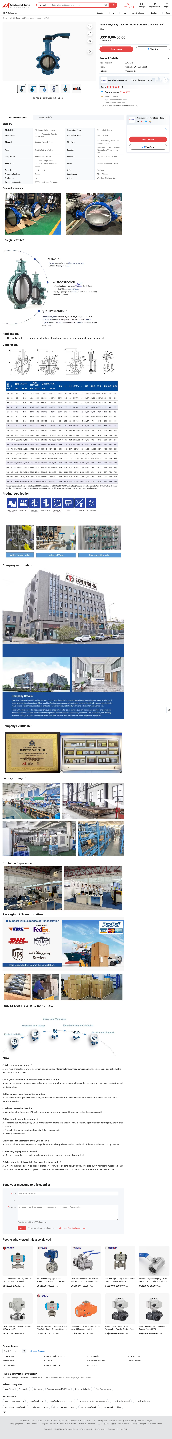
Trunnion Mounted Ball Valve (58, 1389)
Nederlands (91, 1424)
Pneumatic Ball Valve (52, 1365)
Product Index (129, 1421)
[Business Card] (166, 128)
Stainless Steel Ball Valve (95, 1361)
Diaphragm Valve (92, 1356)
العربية (99, 1424)
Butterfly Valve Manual (121, 1401)
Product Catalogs (38, 1351)
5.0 (138, 121)
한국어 (106, 1424)
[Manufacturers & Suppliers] (16, 5)
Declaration (112, 1429)
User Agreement (100, 1429)
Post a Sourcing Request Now (72, 1228)
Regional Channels (115, 1421)
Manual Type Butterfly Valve (15, 1407)
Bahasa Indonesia (156, 1424)
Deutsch (81, 1424)
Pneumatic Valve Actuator (54, 1356)
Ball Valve (46, 18)
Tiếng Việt (143, 1424)
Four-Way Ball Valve (103, 1389)
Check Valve (23, 1389)
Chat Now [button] (154, 49)
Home (5, 18)
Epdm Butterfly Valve (40, 1407)
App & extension (138, 13)
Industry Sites (102, 1421)
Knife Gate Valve (9, 1365)
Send (22, 1228)
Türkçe (135, 1424)
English (27, 1424)
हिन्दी (119, 1424)
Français (53, 1424)
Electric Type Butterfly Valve (64, 1407)
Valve (39, 18)
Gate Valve (38, 1389)
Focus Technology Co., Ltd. (69, 1429)
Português (44, 1424)
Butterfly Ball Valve (36, 1401)
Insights (149, 1421)
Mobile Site (140, 1421)
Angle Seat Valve (134, 1356)
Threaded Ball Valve (82, 1389)
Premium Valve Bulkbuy (112, 1407)
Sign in (166, 6)
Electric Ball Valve (134, 1361)
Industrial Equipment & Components (21, 18)
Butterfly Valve (8, 1361)
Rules (168, 13)
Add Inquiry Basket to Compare (49, 97)
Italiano (73, 1424)
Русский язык (63, 1424)
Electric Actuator (9, 1356)
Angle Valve (9, 1389)
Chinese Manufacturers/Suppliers (56, 1421)
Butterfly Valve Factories (14, 1401)
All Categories (11, 13)
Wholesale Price (89, 1421)
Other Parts (90, 1365)
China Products (36, 1421)
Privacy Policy (123, 1429)
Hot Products (24, 1421)
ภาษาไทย (127, 1424)
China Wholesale (75, 1421)
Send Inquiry (116, 49)
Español (35, 1424)
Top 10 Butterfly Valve (88, 1407)
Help (124, 13)
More (5, 1412)
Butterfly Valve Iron (142, 1401)
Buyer (111, 13)
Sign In (103, 105)
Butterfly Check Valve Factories (61, 1401)
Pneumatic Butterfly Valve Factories (93, 1401)
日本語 (113, 1424)
